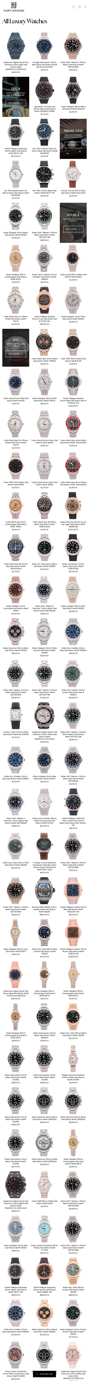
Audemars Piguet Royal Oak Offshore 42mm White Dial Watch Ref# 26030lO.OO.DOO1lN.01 (44, 735)
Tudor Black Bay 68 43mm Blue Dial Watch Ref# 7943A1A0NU (16, 566)
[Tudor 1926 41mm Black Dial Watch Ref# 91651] (15, 465)
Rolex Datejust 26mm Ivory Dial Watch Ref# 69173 (16, 950)
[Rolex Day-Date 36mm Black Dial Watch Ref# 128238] (73, 1016)
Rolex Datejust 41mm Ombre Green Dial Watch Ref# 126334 (73, 1331)
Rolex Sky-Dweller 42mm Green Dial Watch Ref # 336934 (73, 692)
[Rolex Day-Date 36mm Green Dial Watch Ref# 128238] (73, 1271)
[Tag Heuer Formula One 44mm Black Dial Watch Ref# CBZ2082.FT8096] (44, 90)
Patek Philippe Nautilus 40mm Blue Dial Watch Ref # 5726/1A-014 (73, 400)
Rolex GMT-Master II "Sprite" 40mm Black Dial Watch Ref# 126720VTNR (73, 734)
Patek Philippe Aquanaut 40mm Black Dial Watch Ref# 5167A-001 (16, 151)
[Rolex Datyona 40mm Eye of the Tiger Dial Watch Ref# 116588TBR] (73, 505)
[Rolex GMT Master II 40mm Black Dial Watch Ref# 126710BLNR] (73, 760)
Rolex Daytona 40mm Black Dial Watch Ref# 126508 (44, 1330)
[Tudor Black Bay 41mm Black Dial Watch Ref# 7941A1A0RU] (73, 423)
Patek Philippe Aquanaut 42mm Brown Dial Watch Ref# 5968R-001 (44, 1289)
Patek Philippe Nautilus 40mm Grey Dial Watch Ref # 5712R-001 (44, 319)
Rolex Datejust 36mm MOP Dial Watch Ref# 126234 (44, 399)
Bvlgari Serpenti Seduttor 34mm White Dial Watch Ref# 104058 (73, 1077)
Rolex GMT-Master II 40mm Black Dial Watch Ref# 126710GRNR (15, 692)
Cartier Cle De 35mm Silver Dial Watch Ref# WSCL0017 (73, 191)
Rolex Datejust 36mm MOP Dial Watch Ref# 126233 (73, 607)
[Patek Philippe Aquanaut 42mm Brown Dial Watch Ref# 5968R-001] (44, 1271)
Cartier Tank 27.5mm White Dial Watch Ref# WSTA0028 (16, 733)
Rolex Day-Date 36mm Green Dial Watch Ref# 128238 (73, 1289)
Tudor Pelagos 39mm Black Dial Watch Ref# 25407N (73, 107)
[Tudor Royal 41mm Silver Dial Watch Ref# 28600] (44, 465)
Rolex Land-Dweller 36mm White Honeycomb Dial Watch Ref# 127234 (45, 820)
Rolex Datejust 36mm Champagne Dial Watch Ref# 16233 (16, 277)
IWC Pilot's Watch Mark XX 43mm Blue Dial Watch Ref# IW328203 (44, 151)
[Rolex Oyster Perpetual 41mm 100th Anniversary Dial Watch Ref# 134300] (15, 1355)
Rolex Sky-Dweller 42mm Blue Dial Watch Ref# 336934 (73, 649)
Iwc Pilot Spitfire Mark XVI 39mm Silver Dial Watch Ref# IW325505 (15, 193)
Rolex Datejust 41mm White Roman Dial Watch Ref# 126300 (44, 650)
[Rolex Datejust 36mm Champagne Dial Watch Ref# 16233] (15, 258)
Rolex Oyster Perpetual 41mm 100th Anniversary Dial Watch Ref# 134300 (16, 1373)
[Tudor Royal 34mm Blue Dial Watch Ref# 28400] (15, 382)
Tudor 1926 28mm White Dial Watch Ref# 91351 (44, 1202)
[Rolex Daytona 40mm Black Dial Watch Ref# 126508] (44, 1313)
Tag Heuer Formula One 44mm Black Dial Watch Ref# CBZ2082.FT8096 (44, 109)
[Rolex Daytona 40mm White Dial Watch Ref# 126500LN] (44, 1142)
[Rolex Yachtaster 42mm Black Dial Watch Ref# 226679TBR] (73, 547)
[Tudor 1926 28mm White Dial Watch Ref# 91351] (44, 1184)
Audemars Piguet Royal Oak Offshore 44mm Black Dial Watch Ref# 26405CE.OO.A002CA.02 (15, 1204)
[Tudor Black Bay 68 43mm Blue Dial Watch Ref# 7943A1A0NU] (15, 547)
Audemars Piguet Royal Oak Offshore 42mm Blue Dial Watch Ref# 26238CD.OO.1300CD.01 (15, 66)
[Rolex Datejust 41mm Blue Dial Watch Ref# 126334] (44, 760)
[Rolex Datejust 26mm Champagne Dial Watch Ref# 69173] (44, 974)
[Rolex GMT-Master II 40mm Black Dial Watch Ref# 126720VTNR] (44, 216)
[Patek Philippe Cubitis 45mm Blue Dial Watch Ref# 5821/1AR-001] (73, 890)
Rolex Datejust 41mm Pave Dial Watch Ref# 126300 (73, 317)
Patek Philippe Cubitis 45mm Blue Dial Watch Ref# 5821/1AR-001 (73, 909)
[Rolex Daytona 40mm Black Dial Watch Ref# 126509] (15, 631)
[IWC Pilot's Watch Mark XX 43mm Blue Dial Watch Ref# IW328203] (44, 132)
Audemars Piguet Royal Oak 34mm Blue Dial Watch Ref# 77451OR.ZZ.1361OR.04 (16, 993)
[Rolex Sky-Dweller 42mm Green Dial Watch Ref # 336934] (73, 673)
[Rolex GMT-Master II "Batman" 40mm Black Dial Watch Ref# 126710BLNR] (44, 589)
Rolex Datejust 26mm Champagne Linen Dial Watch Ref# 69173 (73, 1161)
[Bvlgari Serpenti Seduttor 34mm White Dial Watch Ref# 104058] (73, 1058)
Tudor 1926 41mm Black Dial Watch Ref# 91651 (15, 483)
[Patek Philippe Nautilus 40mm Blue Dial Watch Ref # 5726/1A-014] (73, 382)
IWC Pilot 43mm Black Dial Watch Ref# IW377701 (44, 191)
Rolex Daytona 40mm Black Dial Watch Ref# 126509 (15, 649)
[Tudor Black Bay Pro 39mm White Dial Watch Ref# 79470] (15, 300)
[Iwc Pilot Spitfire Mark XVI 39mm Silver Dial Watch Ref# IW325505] (15, 174)
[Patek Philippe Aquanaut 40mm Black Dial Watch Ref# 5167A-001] (15, 132)
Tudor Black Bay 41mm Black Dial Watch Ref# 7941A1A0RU (73, 441)
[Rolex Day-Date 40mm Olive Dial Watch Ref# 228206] (15, 846)
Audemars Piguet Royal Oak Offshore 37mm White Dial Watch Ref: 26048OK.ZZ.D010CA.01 (73, 1375)
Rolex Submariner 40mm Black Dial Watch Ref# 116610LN (44, 1035)
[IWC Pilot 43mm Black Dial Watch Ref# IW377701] (44, 174)
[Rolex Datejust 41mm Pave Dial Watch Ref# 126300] (73, 300)
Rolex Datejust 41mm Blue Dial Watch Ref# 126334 (44, 777)
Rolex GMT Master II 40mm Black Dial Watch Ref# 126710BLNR (73, 778)
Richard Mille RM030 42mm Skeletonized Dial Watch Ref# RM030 (44, 909)
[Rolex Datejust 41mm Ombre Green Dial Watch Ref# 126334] (73, 1313)
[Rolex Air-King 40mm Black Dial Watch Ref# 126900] (44, 547)
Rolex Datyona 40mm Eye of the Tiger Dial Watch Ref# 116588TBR (73, 524)
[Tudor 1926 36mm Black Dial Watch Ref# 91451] (73, 342)
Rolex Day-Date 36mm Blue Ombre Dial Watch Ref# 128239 (44, 951)
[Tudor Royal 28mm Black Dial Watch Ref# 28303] (73, 258)
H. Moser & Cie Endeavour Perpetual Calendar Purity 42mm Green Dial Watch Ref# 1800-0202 (44, 866)
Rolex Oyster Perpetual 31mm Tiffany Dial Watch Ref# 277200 (44, 1247)
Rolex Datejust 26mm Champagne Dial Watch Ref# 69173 (45, 993)
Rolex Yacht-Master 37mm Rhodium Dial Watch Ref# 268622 (44, 277)
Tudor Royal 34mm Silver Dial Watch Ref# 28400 (44, 441)
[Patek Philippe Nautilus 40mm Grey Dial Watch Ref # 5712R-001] (44, 300)
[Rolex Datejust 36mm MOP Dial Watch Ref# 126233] (73, 589)
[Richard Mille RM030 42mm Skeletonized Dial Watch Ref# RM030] (44, 890)
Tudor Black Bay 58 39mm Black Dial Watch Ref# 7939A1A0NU (44, 524)
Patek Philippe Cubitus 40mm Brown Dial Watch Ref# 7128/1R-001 (73, 951)
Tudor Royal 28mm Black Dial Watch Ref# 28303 (73, 275)
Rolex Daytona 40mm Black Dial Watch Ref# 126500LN (44, 1118)
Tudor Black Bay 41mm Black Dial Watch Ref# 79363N (45, 359)
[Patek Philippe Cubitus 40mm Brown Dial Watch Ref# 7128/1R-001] (73, 932)
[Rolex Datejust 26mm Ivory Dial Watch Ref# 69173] (15, 932)
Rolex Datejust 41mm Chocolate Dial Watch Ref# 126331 (15, 608)
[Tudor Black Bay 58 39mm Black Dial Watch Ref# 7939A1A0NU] (44, 505)
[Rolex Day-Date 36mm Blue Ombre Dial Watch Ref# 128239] (44, 932)
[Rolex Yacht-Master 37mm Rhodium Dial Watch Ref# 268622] (44, 258)
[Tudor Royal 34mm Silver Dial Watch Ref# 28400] (44, 423)
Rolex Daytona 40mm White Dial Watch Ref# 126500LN (44, 1160)
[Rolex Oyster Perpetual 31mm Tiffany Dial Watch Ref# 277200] (44, 1229)
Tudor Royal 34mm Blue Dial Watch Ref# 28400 (16, 399)
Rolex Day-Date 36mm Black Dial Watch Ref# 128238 (73, 1034)
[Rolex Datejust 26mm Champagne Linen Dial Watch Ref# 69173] (73, 1142)
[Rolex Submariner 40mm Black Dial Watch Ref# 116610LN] (44, 1016)
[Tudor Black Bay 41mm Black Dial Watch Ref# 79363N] (44, 342)
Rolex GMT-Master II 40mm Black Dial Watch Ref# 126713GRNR (73, 64)
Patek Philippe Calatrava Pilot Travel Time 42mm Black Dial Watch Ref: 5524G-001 (73, 822)
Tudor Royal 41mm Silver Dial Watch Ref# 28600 (44, 483)
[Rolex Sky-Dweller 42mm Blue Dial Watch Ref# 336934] (73, 631)
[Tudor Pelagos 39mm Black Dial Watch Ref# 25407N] (73, 90)
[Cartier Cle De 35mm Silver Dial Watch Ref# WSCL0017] (73, 174)
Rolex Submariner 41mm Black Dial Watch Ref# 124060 (16, 1077)
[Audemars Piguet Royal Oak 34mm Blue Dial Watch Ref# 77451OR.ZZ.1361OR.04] (15, 974)
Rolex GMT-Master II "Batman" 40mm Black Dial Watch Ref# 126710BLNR (44, 608)
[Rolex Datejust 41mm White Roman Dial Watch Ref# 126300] (44, 631)
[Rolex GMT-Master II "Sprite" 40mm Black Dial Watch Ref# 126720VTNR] (73, 715)
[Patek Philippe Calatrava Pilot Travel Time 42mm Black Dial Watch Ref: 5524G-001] (73, 802)
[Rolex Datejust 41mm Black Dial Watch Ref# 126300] (15, 216)
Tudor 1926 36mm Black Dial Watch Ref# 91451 (73, 359)
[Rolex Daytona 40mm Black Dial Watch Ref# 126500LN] (44, 1100)
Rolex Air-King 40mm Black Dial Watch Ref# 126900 (44, 565)
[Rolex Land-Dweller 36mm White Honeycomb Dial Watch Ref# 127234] (44, 802)
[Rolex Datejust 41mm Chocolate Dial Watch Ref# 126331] (15, 589)
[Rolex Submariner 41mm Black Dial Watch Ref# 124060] (15, 1058)
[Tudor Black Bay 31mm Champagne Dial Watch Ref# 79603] (15, 505)
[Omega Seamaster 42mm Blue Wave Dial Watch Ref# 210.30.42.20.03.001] (44, 45)
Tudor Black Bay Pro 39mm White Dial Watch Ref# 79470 (16, 319)
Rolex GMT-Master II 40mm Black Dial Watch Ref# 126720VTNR (44, 235)
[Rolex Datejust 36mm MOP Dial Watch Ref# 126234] (44, 382)
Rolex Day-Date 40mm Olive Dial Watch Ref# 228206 (16, 863)
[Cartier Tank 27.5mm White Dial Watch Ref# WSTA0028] (15, 715)
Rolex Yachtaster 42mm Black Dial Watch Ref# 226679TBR (73, 566)
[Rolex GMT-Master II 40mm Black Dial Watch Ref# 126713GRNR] (73, 45)
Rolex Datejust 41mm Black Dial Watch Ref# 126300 (16, 233)
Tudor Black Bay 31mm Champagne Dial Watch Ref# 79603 (16, 524)
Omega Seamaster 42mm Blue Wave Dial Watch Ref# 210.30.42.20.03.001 (44, 64)
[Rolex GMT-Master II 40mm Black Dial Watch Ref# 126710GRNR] (15, 673)
